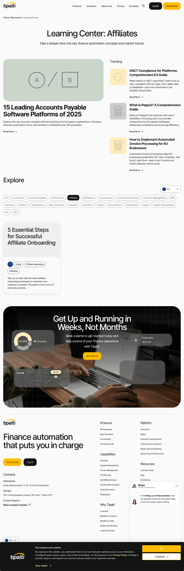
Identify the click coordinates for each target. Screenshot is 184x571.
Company (134, 6)
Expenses (9, 205)
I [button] (30, 462)
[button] (143, 5)
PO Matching (105, 475)
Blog (142, 475)
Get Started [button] (172, 6)
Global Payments (107, 489)
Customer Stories (107, 530)
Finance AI (144, 429)
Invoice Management (109, 470)
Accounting (18, 197)
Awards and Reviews (108, 526)
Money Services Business (151, 449)
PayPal (100, 205)
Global (143, 434)
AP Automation (106, 429)
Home (6, 17)
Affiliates (73, 197)
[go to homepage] (9, 422)
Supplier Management (163, 205)
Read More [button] (8, 131)
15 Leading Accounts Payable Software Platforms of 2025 (44, 110)
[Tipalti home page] (9, 7)
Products (77, 6)
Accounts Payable (37, 197)
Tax (6, 212)
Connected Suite (107, 444)
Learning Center (147, 470)
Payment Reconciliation (109, 485)
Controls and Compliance (151, 444)
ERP (173, 197)
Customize (160, 556)
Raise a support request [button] (15, 504)
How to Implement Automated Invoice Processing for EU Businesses (152, 144)
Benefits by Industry (108, 516)
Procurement (115, 205)
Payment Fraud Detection (151, 439)
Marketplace (38, 205)
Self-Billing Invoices (108, 480)
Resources (106, 6)
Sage (145, 205)
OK (161, 549)
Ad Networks (57, 197)
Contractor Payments (127, 197)
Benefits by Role (107, 521)
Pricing (120, 6)
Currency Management (154, 197)
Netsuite (73, 205)
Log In (155, 6)
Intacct (22, 205)
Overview (104, 460)
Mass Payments (56, 205)
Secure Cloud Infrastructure (152, 453)
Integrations (105, 494)
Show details (41, 566)
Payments (87, 205)
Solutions (91, 6)
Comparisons (105, 197)
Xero (16, 212)
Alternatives (88, 197)
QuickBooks (132, 205)
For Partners (145, 480)
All (6, 197)
